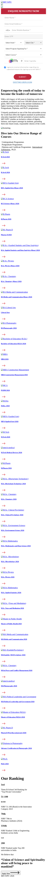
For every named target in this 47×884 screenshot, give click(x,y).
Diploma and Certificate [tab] (16, 147)
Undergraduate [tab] (13, 142)
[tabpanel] (23, 252)
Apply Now (6, 873)
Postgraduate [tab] (12, 145)
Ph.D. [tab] (14, 150)
